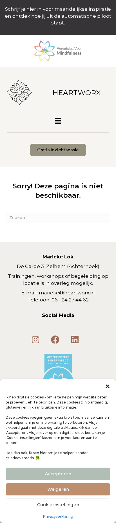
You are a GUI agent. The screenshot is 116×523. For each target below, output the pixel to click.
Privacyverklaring (58, 516)
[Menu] (58, 121)
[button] (107, 386)
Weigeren (58, 489)
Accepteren (58, 473)
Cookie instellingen (58, 504)
